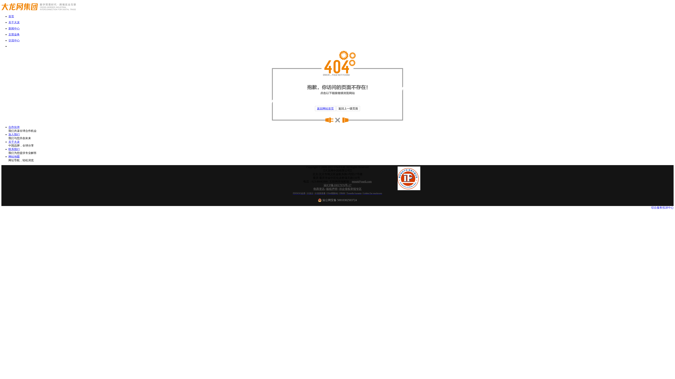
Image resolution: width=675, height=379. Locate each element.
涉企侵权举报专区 (350, 188)
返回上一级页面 (348, 108)
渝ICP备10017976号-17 (337, 185)
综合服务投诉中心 (662, 207)
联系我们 (14, 149)
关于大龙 (14, 141)
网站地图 (14, 156)
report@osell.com (362, 181)
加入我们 (14, 134)
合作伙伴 (14, 127)
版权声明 (332, 188)
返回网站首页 (325, 108)
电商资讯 (319, 188)
